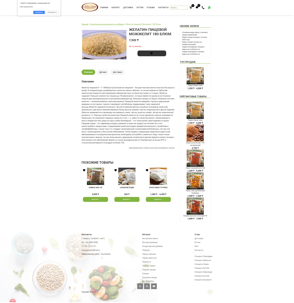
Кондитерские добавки (152, 246)
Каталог (116, 7)
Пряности (146, 262)
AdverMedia (105, 254)
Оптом (139, 7)
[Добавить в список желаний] (151, 53)
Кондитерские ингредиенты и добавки (107, 24)
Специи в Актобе (202, 268)
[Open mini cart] (190, 7)
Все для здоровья (150, 242)
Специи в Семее (202, 264)
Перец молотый (149, 258)
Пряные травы (148, 266)
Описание (88, 72)
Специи (145, 273)
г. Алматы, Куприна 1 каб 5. (93, 238)
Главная (104, 7)
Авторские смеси (150, 238)
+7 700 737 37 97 (89, 246)
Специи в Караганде (203, 272)
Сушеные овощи (149, 277)
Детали (102, 72)
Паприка (146, 250)
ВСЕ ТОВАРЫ (148, 281)
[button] (124, 32)
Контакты (163, 7)
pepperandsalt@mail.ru (91, 250)
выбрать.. (96, 199)
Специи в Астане (202, 276)
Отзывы (151, 7)
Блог (197, 246)
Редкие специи (149, 270)
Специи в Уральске (203, 260)
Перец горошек (149, 254)
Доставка (128, 7)
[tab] (88, 73)
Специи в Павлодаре (203, 256)
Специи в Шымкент (203, 280)
